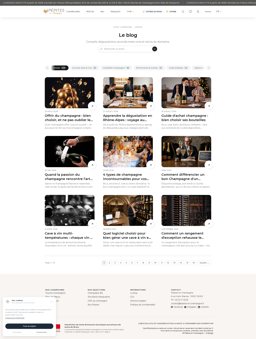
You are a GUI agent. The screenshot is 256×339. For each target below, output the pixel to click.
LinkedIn (205, 307)
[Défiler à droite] (208, 67)
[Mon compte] (198, 11)
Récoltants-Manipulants (99, 297)
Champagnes (73, 11)
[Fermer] (51, 301)
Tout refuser (17, 332)
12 (168, 263)
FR (217, 11)
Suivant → (204, 263)
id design (209, 333)
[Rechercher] (183, 11)
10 (155, 263)
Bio (102, 11)
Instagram (192, 307)
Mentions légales (138, 301)
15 (187, 263)
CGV (132, 297)
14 (181, 263)
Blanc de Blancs (52, 297)
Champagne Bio (95, 293)
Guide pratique (178, 68)
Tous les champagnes (55, 293)
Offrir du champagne (97, 301)
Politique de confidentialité (142, 304)
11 (162, 263)
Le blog (133, 293)
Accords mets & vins (84, 68)
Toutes (59, 68)
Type (129, 11)
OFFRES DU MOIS (154, 11)
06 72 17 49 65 (181, 300)
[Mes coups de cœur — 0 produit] (190, 11)
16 (194, 263)
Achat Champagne (122, 27)
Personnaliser (42, 332)
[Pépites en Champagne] (54, 11)
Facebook (178, 307)
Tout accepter (29, 326)
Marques (115, 11)
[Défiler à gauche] (47, 67)
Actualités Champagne (116, 68)
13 (174, 263)
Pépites (90, 11)
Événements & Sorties (149, 68)
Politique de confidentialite (14, 318)
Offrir (172, 11)
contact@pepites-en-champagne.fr (187, 303)
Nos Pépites (93, 304)
